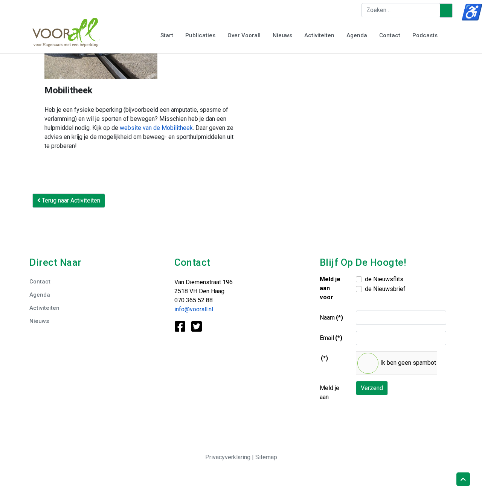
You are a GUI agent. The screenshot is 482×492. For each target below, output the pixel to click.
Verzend (372, 387)
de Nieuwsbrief (385, 288)
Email (331, 337)
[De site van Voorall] (66, 31)
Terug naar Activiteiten (70, 200)
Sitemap (266, 457)
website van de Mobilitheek (156, 127)
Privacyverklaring (228, 457)
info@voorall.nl (193, 309)
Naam (331, 317)
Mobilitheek (68, 90)
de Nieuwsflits (384, 279)
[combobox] (401, 10)
